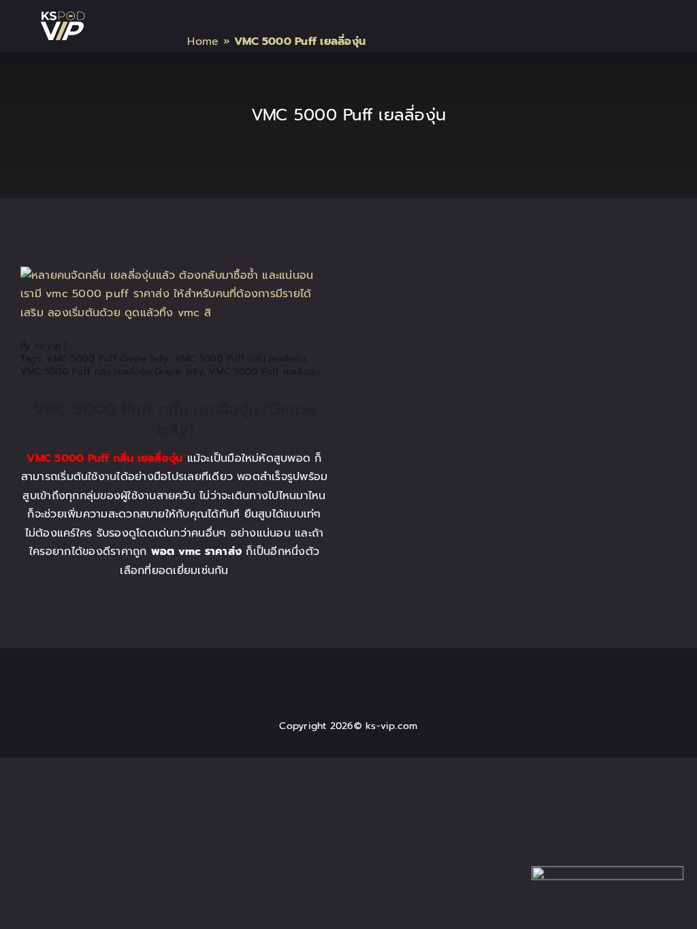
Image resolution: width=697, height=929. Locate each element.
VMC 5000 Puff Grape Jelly (107, 358)
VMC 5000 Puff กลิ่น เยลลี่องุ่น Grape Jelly (111, 371)
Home (202, 41)
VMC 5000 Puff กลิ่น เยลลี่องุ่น (240, 358)
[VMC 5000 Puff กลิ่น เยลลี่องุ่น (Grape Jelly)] (174, 275)
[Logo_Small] (62, 17)
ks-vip (48, 345)
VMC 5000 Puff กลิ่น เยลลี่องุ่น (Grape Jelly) (174, 419)
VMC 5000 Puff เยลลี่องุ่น (264, 371)
